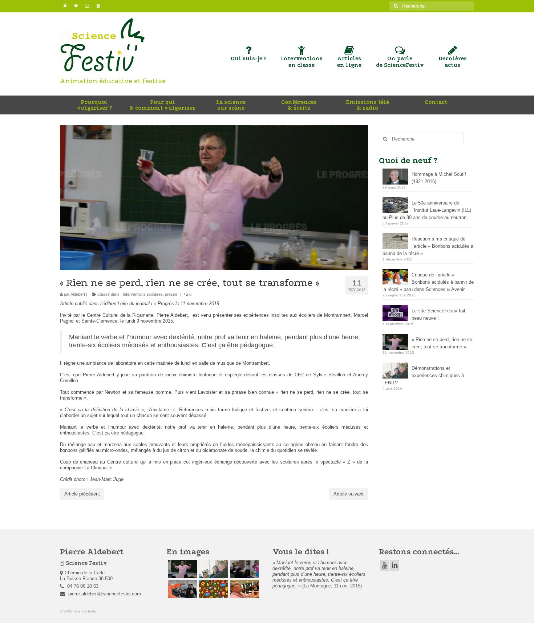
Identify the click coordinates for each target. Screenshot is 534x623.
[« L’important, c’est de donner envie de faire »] (181, 589)
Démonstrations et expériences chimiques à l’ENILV (423, 375)
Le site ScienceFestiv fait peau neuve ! (438, 314)
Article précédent (82, 494)
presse (171, 294)
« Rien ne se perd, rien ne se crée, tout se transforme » (442, 343)
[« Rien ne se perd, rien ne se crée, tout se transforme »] (181, 569)
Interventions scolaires (143, 294)
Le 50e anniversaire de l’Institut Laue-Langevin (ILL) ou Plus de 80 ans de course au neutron (427, 210)
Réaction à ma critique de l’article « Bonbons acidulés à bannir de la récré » (428, 246)
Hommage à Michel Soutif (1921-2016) (439, 177)
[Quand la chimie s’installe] (243, 569)
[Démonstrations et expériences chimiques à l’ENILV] (212, 569)
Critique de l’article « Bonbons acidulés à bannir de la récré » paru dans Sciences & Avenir (428, 282)
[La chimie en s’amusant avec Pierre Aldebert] (243, 589)
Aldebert (77, 294)
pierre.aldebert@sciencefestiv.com (104, 593)
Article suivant (348, 494)
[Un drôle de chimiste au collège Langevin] (212, 589)
